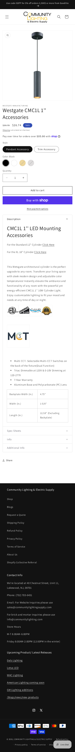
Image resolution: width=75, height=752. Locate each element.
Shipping (6, 130)
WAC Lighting (15, 675)
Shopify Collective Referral (22, 562)
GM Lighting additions (20, 689)
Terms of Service (16, 546)
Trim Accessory (46, 149)
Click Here (48, 244)
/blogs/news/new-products (23, 697)
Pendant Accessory (17, 149)
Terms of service (38, 744)
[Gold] (22, 163)
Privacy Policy (14, 538)
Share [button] (9, 460)
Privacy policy (21, 744)
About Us (12, 554)
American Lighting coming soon (25, 682)
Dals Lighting (15, 660)
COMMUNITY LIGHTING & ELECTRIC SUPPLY (33, 739)
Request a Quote (16, 514)
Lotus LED (12, 667)
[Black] (6, 163)
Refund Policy (14, 530)
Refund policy (62, 739)
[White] (14, 163)
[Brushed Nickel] (31, 163)
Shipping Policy (15, 522)
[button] (7, 17)
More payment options (37, 208)
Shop (10, 499)
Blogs (10, 507)
